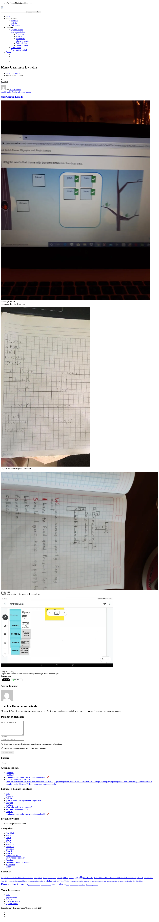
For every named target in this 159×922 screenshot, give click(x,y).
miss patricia (110, 881)
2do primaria (23, 878)
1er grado (4, 878)
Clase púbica (62, 877)
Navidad (132, 881)
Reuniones (10, 860)
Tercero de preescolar (92, 885)
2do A (17, 878)
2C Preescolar (11, 878)
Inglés (8, 842)
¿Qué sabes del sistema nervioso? (19, 807)
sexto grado (69, 885)
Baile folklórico (22, 43)
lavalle (17, 92)
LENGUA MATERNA (63, 881)
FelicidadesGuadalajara (15, 881)
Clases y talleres (22, 45)
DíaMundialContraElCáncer (102, 878)
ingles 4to (10, 92)
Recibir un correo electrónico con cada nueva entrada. (25, 748)
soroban (75, 885)
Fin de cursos (27, 881)
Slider (8, 867)
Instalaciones (16, 48)
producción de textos (34, 885)
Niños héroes (139, 881)
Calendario (15, 25)
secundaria (59, 884)
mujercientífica (125, 881)
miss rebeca (117, 881)
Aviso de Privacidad (19, 50)
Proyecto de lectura (13, 856)
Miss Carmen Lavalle (12, 96)
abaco (54, 878)
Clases (8, 838)
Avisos (8, 835)
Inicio (8, 16)
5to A (36, 878)
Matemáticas (74, 881)
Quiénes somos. (17, 30)
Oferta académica (18, 32)
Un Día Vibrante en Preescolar (18, 779)
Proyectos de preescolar (15, 858)
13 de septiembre (48, 878)
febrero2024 (4, 881)
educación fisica (130, 878)
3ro (28, 878)
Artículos (14, 21)
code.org (71, 878)
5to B (40, 878)
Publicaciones (11, 897)
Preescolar (20, 34)
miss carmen (26, 92)
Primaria (19, 36)
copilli (3, 92)
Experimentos (148, 878)
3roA (31, 878)
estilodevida (140, 878)
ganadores (36, 881)
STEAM (82, 885)
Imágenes (9, 803)
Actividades (10, 833)
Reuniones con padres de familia (18, 862)
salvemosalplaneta (46, 885)
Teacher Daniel (15, 90)
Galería (14, 23)
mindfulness (95, 881)
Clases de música (22, 41)
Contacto (9, 52)
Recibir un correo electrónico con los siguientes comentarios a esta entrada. (33, 744)
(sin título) (10, 773)
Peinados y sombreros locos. (17, 809)
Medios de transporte (85, 881)
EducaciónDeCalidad (117, 878)
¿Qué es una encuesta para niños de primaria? (24, 800)
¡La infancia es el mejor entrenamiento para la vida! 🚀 (27, 777)
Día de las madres (88, 878)
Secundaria (20, 39)
